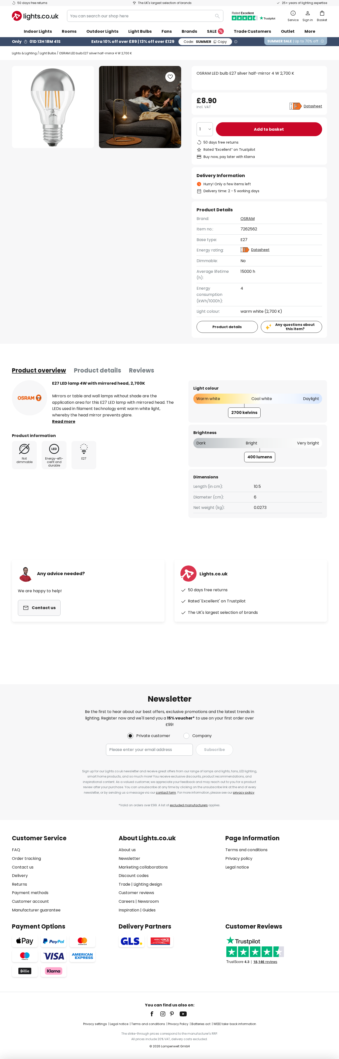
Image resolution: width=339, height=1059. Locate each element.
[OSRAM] (29, 397)
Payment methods (30, 893)
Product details (97, 370)
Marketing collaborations (143, 867)
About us (127, 850)
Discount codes (134, 875)
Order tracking (26, 858)
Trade (124, 884)
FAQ (16, 850)
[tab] (39, 370)
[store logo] (35, 16)
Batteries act (200, 1024)
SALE (212, 31)
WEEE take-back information (234, 1024)
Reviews (141, 370)
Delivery (20, 875)
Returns (19, 884)
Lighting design (148, 884)
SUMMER (205, 41)
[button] (170, 77)
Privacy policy (238, 858)
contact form (166, 792)
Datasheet (313, 106)
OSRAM (247, 218)
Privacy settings (95, 1024)
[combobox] (145, 16)
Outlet (288, 31)
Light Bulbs (48, 53)
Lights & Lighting (24, 53)
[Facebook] (155, 1013)
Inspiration (129, 910)
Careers (127, 901)
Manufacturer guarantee (36, 910)
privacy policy (243, 792)
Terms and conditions (246, 850)
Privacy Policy (178, 1024)
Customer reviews (136, 893)
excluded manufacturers (189, 805)
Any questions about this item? (295, 326)
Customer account (30, 901)
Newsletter (129, 858)
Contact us (23, 867)
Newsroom (148, 901)
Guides (149, 910)
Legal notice (237, 867)
